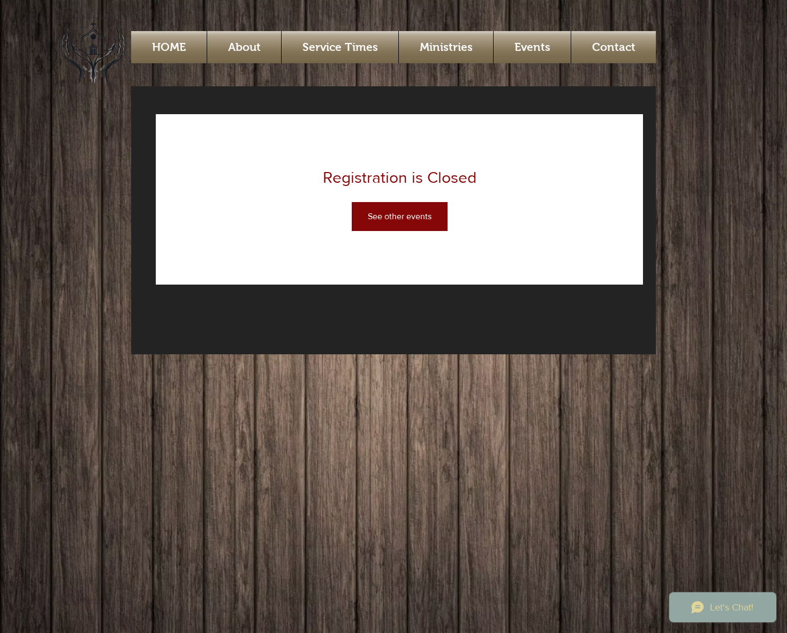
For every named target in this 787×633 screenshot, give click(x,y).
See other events (400, 216)
